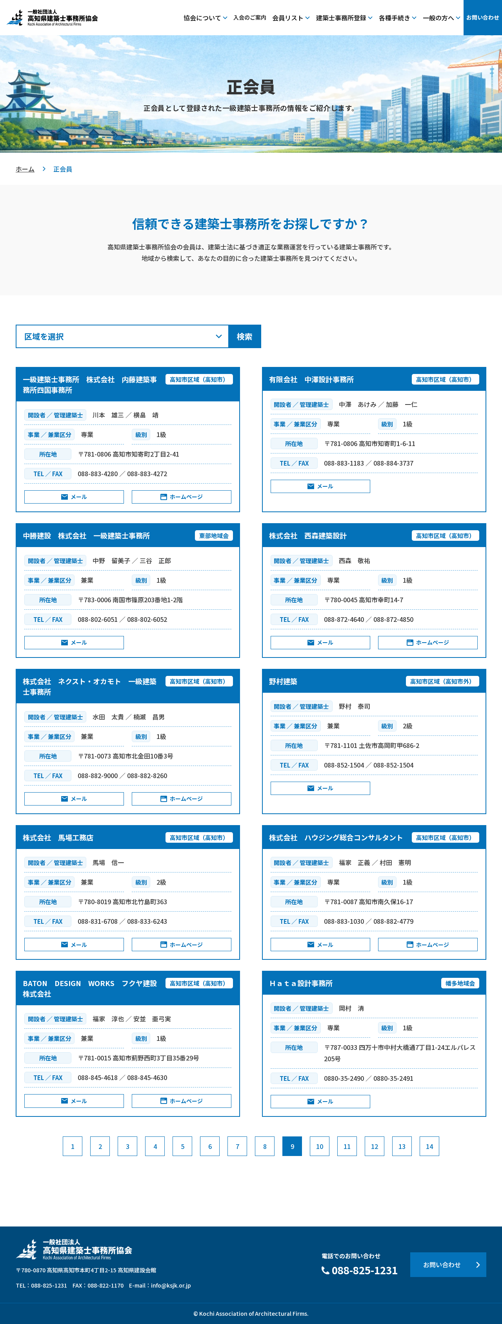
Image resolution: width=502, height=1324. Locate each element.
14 (429, 1146)
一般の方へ (438, 17)
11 (347, 1146)
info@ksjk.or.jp (171, 1285)
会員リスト (288, 17)
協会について (202, 17)
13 (402, 1146)
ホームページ (186, 496)
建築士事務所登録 (341, 17)
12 (374, 1146)
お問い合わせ (482, 17)
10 (319, 1146)
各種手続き (394, 17)
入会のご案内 (249, 17)
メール (79, 496)
